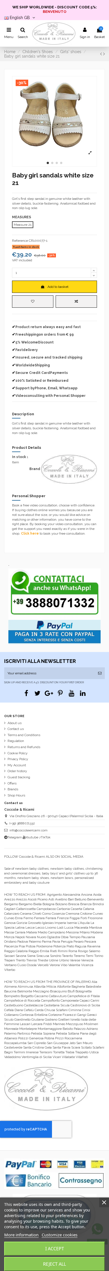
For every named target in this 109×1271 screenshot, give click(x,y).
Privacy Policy (18, 759)
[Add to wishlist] (32, 301)
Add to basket (58, 287)
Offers (12, 783)
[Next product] (104, 54)
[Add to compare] (76, 301)
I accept (54, 1249)
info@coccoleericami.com (29, 830)
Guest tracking (19, 777)
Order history (17, 771)
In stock (19, 457)
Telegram (15, 837)
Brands (13, 789)
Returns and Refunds (24, 747)
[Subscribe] (100, 673)
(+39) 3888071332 (22, 823)
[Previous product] (101, 54)
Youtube (31, 837)
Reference (20, 241)
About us (15, 723)
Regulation (16, 741)
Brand (34, 469)
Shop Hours (16, 795)
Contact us (16, 729)
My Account (17, 765)
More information (21, 1234)
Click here (30, 533)
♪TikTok (45, 837)
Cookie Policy (18, 753)
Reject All (54, 1264)
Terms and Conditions (24, 735)
